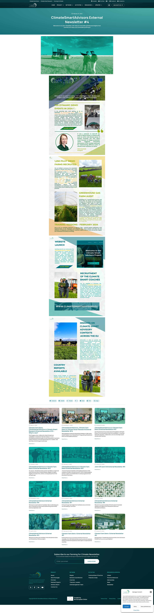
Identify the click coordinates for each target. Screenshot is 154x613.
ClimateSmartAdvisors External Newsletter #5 (40, 534)
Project (59, 5)
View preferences (146, 606)
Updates (97, 5)
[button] (151, 592)
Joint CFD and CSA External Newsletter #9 (110, 467)
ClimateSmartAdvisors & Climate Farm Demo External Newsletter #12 (42, 467)
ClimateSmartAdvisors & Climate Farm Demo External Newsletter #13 (108, 428)
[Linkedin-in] (38, 587)
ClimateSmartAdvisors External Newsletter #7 (73, 502)
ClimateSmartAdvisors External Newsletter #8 (40, 502)
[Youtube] (42, 587)
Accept (126, 606)
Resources (88, 5)
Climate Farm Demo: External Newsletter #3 (76, 534)
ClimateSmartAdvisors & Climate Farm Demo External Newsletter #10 (75, 467)
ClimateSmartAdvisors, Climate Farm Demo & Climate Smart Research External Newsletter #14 (76, 429)
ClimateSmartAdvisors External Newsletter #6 (106, 502)
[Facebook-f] (34, 587)
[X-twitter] (30, 587)
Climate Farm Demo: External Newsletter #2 (109, 534)
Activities (78, 5)
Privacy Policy (136, 610)
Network (68, 5)
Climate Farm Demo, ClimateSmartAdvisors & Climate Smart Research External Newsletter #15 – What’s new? (43, 430)
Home (53, 5)
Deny (135, 606)
